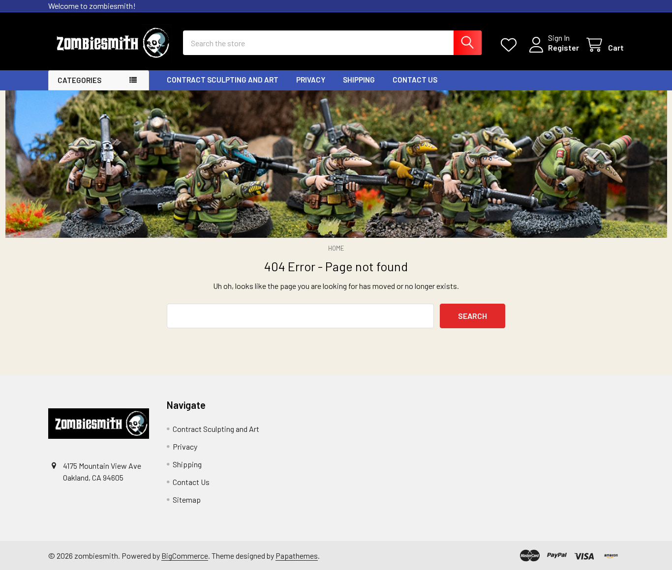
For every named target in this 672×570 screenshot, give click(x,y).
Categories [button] (79, 80)
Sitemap (187, 499)
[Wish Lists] (510, 45)
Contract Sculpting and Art (222, 79)
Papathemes (296, 555)
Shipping (359, 79)
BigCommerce (184, 555)
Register (563, 47)
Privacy (310, 79)
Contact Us (415, 79)
